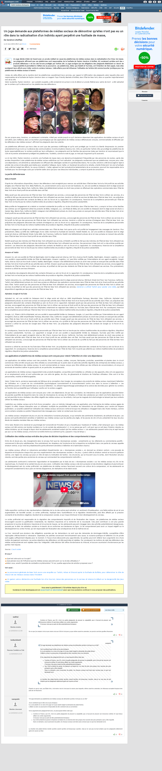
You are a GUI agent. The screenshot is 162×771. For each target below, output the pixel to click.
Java (54, 5)
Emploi (79, 2)
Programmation (75, 5)
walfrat (15, 617)
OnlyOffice (129, 8)
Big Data (56, 8)
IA (37, 5)
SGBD (84, 5)
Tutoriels (39, 2)
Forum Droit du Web (92, 10)
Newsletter (69, 2)
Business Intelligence (72, 8)
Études (87, 2)
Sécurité (116, 8)
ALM (41, 5)
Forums (29, 2)
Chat (59, 2)
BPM (62, 8)
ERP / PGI (94, 8)
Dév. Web (61, 5)
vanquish (16, 699)
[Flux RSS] (160, 11)
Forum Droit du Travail (77, 10)
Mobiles (96, 5)
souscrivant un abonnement (52, 590)
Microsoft (48, 5)
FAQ (46, 2)
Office (90, 5)
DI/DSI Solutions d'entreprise (20, 5)
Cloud (33, 5)
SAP (110, 8)
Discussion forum (146, 95)
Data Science (85, 8)
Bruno (24, 44)
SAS (105, 8)
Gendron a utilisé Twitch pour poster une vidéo (96, 287)
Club (101, 2)
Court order (16, 550)
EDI (67, 5)
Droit (94, 2)
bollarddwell (16, 640)
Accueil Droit (65, 10)
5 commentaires (35, 44)
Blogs (52, 2)
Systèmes (104, 5)
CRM (100, 8)
